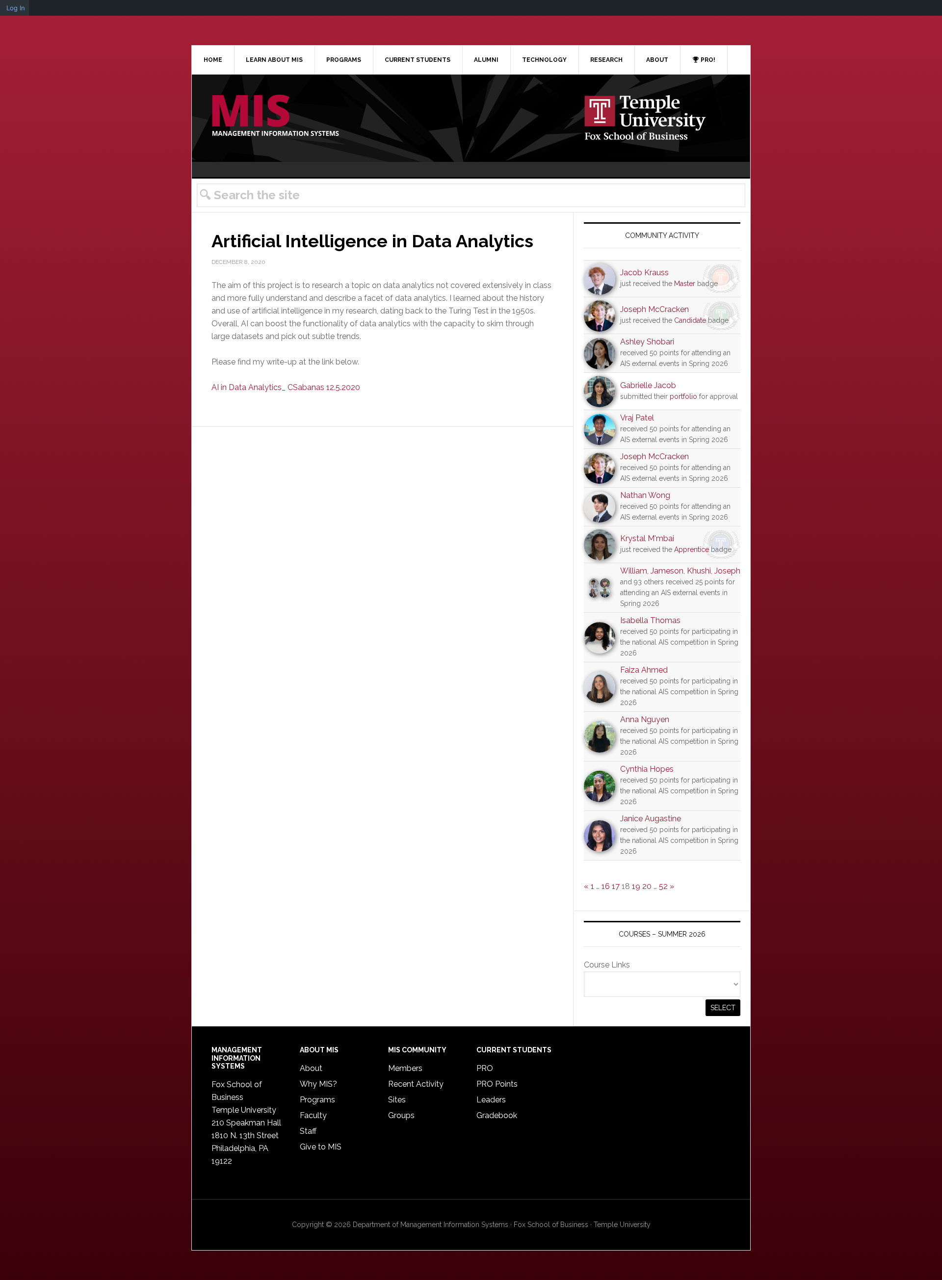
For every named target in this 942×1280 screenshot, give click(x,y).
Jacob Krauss (644, 272)
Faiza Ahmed (644, 670)
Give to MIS (320, 1146)
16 (606, 886)
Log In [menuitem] (15, 8)
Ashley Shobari (647, 341)
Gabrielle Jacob (648, 385)
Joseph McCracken (654, 309)
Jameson (667, 570)
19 (636, 886)
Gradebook (496, 1115)
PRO (484, 1068)
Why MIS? (318, 1084)
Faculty (313, 1115)
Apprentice (691, 549)
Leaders (491, 1099)
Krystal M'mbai (647, 538)
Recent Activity (416, 1084)
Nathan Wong (645, 495)
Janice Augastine (650, 818)
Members (405, 1068)
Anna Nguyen (644, 719)
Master (684, 283)
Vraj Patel (637, 417)
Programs (317, 1099)
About (311, 1068)
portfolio (683, 396)
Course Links (607, 964)
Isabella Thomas (650, 620)
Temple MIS (275, 116)
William (633, 570)
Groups (401, 1115)
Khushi (699, 570)
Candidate (690, 320)
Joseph (727, 570)
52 (663, 886)
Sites (397, 1099)
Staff (308, 1131)
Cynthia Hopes (647, 769)
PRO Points (497, 1084)
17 (616, 886)
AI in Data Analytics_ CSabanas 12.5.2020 (285, 387)
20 (647, 886)
